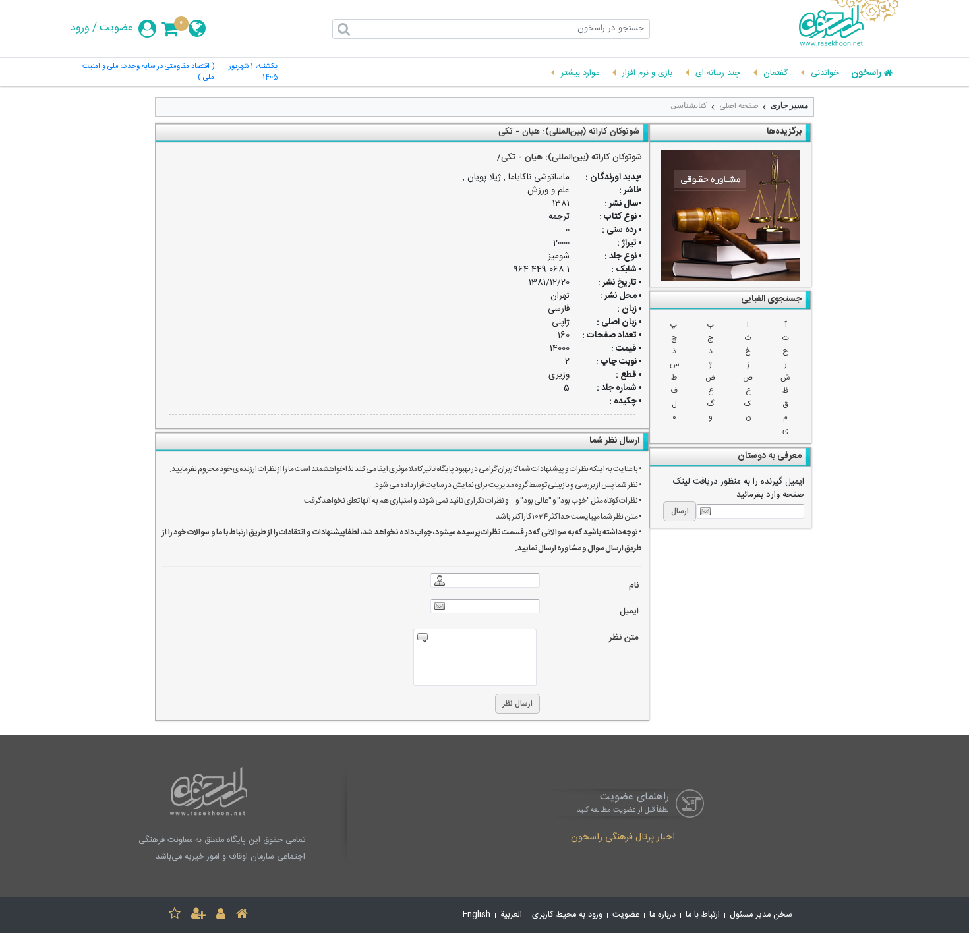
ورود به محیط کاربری (567, 915)
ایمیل (629, 612)
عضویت (116, 28)
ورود (80, 28)
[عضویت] (198, 915)
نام (634, 586)
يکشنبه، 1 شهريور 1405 (253, 72)
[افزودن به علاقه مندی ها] (174, 915)
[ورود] (221, 915)
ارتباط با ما (703, 915)
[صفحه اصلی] (242, 915)
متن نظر (624, 638)
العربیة (511, 915)
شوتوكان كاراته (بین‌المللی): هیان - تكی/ (569, 157)
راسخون (866, 74)
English (476, 915)
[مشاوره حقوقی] (730, 215)
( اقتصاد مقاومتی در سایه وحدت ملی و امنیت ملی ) (148, 72)
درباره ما (662, 915)
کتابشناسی (688, 105)
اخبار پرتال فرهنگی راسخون (623, 838)
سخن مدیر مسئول (761, 915)
